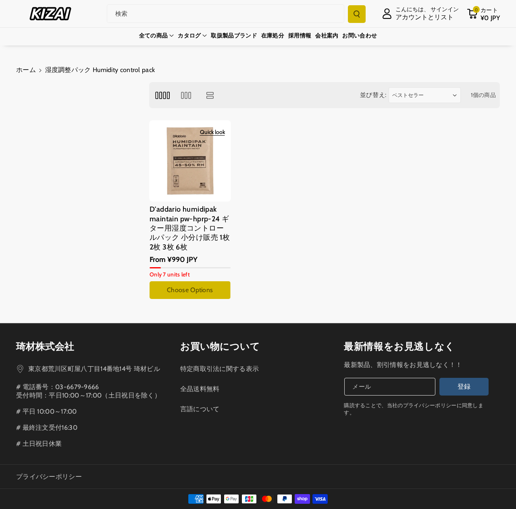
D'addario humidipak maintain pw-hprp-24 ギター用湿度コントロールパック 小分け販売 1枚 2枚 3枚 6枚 (190, 228)
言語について (200, 409)
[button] (483, 14)
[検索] (357, 14)
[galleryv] (186, 95)
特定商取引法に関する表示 (219, 369)
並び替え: (373, 95)
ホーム (26, 70)
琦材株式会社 (45, 346)
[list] (210, 95)
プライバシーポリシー (49, 476)
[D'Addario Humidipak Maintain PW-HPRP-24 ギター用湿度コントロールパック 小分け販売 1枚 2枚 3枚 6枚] (190, 161)
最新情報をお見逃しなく (399, 346)
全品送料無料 (200, 389)
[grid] (162, 95)
